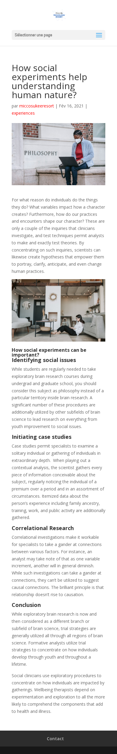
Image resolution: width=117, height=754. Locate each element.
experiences (23, 113)
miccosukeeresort (36, 106)
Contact (55, 738)
